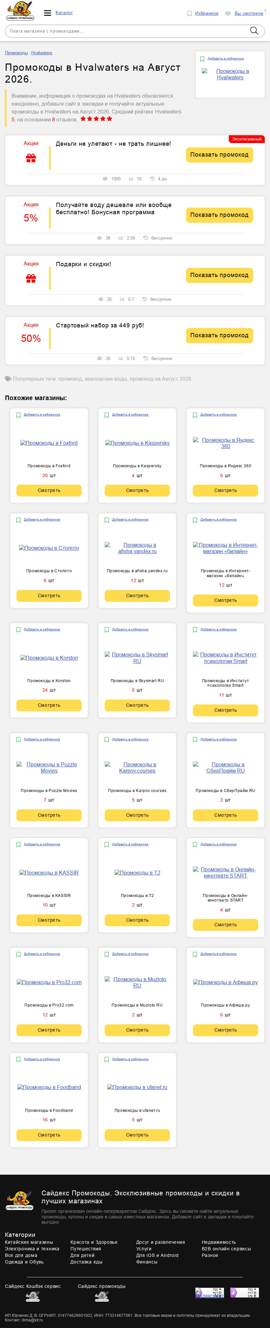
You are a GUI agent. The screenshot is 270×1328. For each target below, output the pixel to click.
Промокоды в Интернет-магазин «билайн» (226, 573)
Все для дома (21, 1255)
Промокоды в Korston (48, 680)
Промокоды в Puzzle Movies (49, 790)
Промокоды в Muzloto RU (137, 1005)
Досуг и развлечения (160, 1242)
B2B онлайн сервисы (226, 1248)
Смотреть (49, 490)
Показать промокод (219, 154)
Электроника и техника (32, 1248)
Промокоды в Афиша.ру (225, 1005)
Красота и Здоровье (94, 1242)
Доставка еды (86, 1261)
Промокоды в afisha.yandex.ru (137, 571)
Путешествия (85, 1248)
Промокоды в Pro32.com (49, 1005)
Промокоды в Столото (49, 571)
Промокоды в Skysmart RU (137, 680)
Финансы (147, 1261)
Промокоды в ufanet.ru (137, 1110)
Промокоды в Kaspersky (137, 466)
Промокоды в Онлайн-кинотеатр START (225, 898)
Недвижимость (219, 1242)
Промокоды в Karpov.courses (137, 790)
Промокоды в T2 (137, 895)
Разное (210, 1255)
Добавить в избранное (226, 58)
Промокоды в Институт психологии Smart (225, 683)
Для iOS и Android (157, 1255)
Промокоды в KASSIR (49, 895)
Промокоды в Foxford (49, 466)
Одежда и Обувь (24, 1261)
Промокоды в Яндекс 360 (225, 466)
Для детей (82, 1255)
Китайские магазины (29, 1242)
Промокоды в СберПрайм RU (225, 790)
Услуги (144, 1248)
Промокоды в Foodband (49, 1110)
